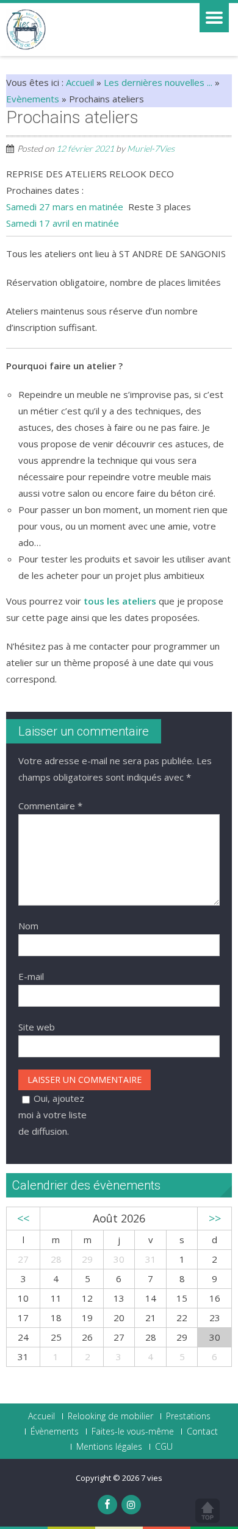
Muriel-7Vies (151, 148)
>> (215, 1218)
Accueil (80, 82)
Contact (202, 1431)
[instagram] (131, 1504)
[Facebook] (107, 1504)
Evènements (32, 99)
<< (23, 1218)
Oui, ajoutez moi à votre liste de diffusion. (52, 1114)
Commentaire (50, 806)
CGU (164, 1447)
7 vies (151, 1477)
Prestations (188, 1416)
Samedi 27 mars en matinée (64, 206)
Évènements (55, 1431)
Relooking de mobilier (110, 1416)
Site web (36, 1027)
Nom (28, 926)
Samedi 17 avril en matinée (62, 223)
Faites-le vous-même (133, 1431)
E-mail (31, 976)
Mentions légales (109, 1447)
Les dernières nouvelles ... (158, 82)
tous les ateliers (120, 601)
